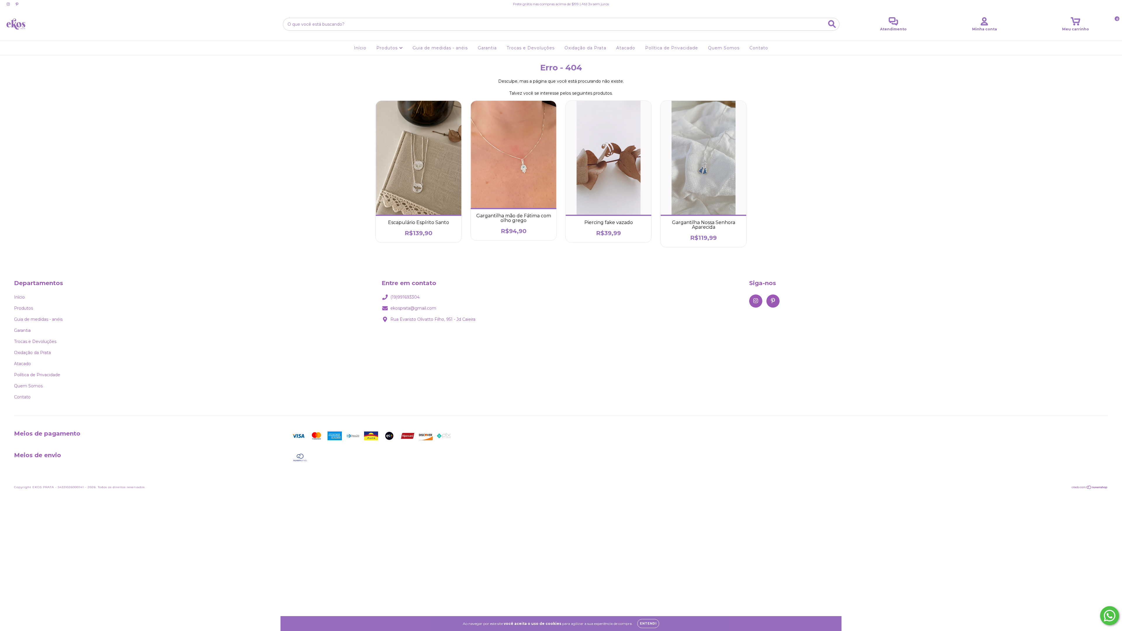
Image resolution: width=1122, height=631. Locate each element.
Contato (758, 48)
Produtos (387, 48)
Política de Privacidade (671, 48)
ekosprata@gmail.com (413, 308)
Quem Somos (724, 48)
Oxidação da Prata (585, 48)
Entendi (648, 623)
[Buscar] (832, 24)
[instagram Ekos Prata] (8, 4)
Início (360, 48)
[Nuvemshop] (1089, 488)
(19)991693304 (405, 297)
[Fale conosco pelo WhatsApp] (1109, 615)
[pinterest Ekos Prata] (17, 4)
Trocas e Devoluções (531, 48)
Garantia (487, 48)
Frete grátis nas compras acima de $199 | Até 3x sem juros (561, 4)
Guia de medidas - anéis (440, 48)
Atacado (625, 48)
